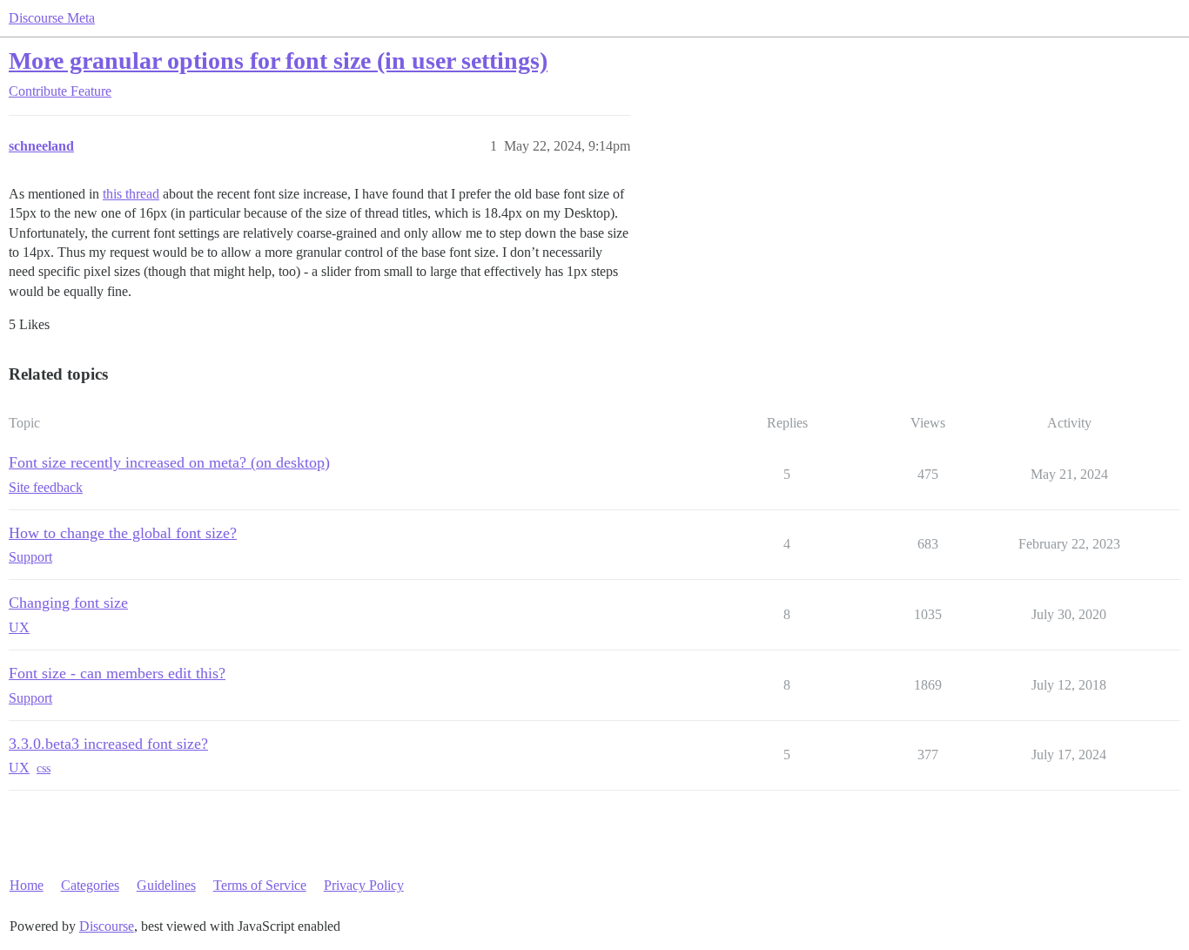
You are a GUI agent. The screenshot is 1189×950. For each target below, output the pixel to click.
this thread (131, 193)
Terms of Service (259, 885)
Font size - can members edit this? (117, 673)
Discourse (106, 926)
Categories (90, 885)
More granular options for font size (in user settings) (278, 60)
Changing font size (68, 602)
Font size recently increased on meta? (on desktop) (169, 462)
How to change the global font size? (123, 533)
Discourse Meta (52, 17)
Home (27, 885)
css (43, 768)
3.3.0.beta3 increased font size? (108, 743)
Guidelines (166, 885)
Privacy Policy (364, 885)
